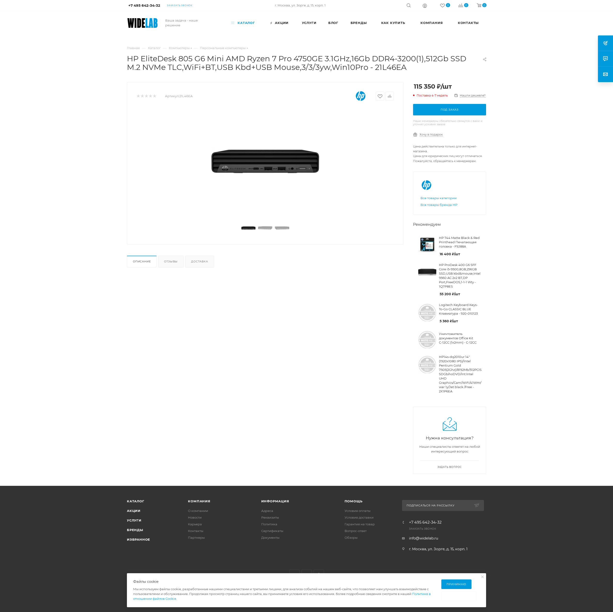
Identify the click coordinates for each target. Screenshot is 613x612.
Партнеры (196, 537)
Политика (269, 524)
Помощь (354, 501)
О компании (198, 511)
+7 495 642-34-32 (425, 522)
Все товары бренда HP (438, 205)
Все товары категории (438, 198)
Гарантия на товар (360, 524)
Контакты (195, 531)
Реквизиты (270, 517)
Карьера (195, 524)
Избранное (138, 539)
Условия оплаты (357, 511)
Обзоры (351, 537)
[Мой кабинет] (425, 5)
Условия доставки (359, 517)
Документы (270, 537)
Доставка (199, 261)
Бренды (135, 530)
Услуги (134, 520)
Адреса (267, 511)
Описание (142, 261)
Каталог (135, 501)
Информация (275, 501)
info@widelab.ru (423, 538)
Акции (134, 511)
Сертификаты (272, 531)
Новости (195, 517)
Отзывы (171, 261)
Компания (199, 501)
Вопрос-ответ (356, 531)
